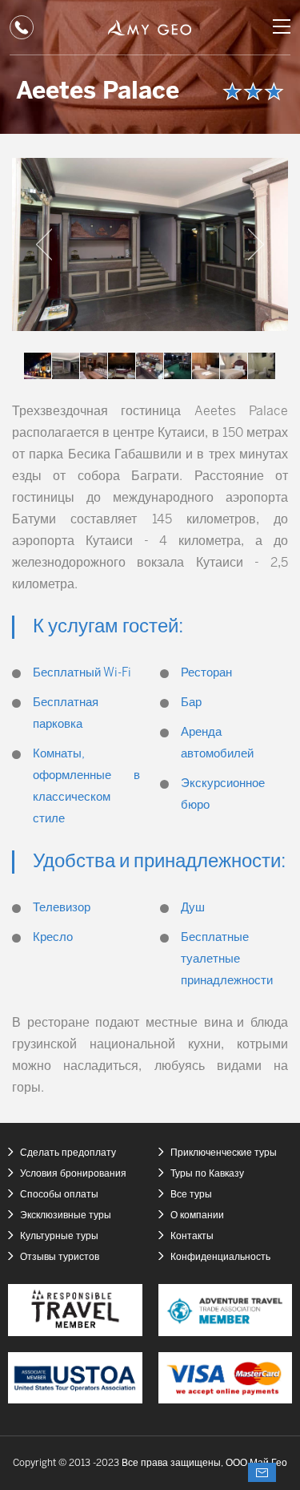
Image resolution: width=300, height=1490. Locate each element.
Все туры (191, 1194)
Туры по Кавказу (207, 1173)
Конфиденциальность (220, 1257)
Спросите (262, 1472)
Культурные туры (59, 1236)
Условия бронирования (73, 1173)
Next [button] (256, 244)
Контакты (192, 1236)
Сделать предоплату (68, 1153)
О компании (197, 1215)
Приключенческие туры (223, 1153)
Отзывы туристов (59, 1257)
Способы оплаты (59, 1194)
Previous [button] (44, 244)
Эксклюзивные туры (65, 1215)
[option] (150, 244)
